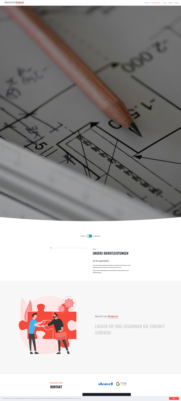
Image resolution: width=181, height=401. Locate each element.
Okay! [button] (174, 398)
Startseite (146, 2)
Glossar (165, 2)
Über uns (170, 2)
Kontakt (177, 2)
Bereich (89, 236)
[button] (81, 398)
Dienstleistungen (155, 2)
